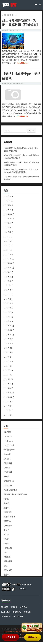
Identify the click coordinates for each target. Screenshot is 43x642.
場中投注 (7, 458)
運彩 (5, 566)
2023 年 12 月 (9, 259)
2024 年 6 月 (8, 236)
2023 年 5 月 (8, 290)
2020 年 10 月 (9, 348)
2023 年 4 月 (8, 294)
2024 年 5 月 (8, 241)
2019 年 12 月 (9, 392)
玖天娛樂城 (8, 525)
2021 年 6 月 (8, 339)
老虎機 (6, 543)
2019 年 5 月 (8, 410)
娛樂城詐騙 (8, 485)
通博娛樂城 (8, 561)
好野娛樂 (7, 467)
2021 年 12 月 (9, 326)
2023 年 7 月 (8, 281)
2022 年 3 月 (8, 312)
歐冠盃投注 (8, 512)
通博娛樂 (7, 557)
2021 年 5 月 (8, 343)
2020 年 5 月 (8, 370)
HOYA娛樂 (7, 432)
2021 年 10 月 (9, 334)
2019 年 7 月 (8, 406)
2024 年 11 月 (9, 214)
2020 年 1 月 (8, 388)
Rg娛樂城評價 (9, 445)
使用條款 (23, 607)
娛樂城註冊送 (9, 481)
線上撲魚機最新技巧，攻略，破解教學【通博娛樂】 (21, 22)
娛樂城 (6, 476)
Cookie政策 (5, 612)
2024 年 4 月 (8, 245)
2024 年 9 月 (8, 223)
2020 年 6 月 (8, 366)
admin (11, 30)
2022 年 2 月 (8, 317)
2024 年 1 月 (8, 254)
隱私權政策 (17, 612)
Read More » (22, 63)
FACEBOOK (5, 617)
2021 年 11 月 (9, 330)
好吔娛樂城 (8, 463)
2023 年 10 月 (9, 268)
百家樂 (6, 539)
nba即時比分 (8, 441)
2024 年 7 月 (8, 232)
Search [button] (31, 130)
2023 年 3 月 (8, 299)
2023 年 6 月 (8, 285)
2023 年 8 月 (8, 277)
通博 (5, 552)
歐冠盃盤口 (8, 521)
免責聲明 (14, 607)
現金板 (6, 530)
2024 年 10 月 (9, 218)
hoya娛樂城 (8, 436)
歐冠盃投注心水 (9, 516)
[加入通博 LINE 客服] (32, 627)
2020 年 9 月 (8, 352)
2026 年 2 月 (8, 201)
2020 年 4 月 (8, 375)
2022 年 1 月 (8, 321)
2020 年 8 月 (8, 357)
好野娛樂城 (8, 472)
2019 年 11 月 (9, 397)
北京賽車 (7, 454)
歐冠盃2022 (8, 508)
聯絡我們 (27, 612)
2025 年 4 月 (8, 205)
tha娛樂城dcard (9, 450)
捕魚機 (6, 499)
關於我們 (4, 607)
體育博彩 (7, 575)
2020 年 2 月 (8, 383)
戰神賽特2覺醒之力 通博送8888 (15, 494)
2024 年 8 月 (8, 227)
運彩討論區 (8, 570)
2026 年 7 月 (8, 196)
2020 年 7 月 (8, 361)
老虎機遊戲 (8, 548)
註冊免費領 (10, 637)
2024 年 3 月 (8, 250)
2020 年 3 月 (8, 379)
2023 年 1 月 (8, 308)
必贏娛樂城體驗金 (10, 490)
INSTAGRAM (18, 617)
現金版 (6, 534)
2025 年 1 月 (8, 209)
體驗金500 (32, 637)
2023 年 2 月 (8, 303)
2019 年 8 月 (8, 401)
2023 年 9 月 (8, 272)
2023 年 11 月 (9, 263)
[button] (36, 4)
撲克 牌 (6, 503)
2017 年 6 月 (8, 415)
